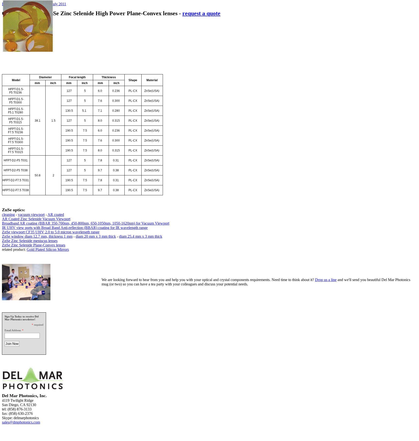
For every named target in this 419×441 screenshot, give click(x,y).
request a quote (201, 13)
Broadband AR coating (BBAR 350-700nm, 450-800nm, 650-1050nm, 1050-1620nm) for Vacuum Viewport (85, 223)
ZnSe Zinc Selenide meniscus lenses (29, 241)
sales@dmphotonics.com (21, 422)
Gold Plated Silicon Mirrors (48, 249)
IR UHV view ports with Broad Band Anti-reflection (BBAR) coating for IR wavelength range (75, 228)
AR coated (56, 215)
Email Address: (13, 330)
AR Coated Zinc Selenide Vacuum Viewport (36, 219)
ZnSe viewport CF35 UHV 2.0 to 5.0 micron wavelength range (50, 232)
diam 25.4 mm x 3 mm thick (140, 236)
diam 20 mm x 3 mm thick (96, 236)
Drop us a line (326, 280)
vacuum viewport (31, 215)
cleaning (8, 215)
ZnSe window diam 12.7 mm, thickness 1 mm (37, 236)
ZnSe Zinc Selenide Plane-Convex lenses (33, 245)
